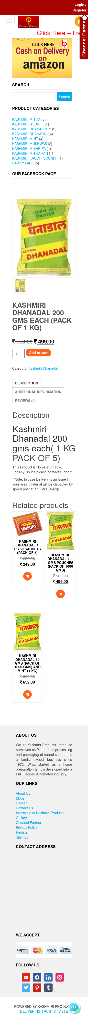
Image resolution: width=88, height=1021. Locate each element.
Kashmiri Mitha (26, 119)
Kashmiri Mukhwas (29, 143)
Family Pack (23, 163)
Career (21, 803)
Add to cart (38, 352)
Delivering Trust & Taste (44, 1011)
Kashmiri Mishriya (29, 148)
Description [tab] (26, 383)
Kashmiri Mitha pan (30, 153)
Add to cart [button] (27, 576)
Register (22, 832)
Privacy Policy (26, 827)
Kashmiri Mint (25, 138)
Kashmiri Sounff (28, 124)
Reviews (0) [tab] (25, 400)
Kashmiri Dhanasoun (31, 128)
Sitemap (22, 837)
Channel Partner (28, 822)
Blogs (20, 798)
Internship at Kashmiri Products (40, 812)
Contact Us (24, 807)
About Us (23, 793)
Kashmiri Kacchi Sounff (34, 158)
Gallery (21, 817)
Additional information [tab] (38, 391)
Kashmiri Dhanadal (30, 133)
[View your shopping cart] (79, 21)
